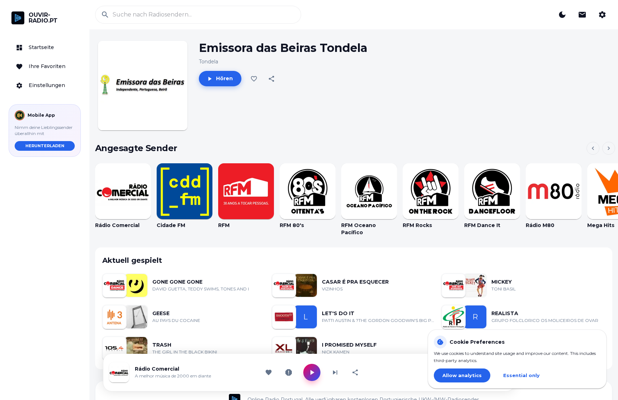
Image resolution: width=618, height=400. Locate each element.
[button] (45, 47)
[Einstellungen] (602, 15)
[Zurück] (593, 148)
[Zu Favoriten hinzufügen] (254, 78)
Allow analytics (462, 375)
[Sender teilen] (355, 372)
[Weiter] (608, 148)
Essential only (521, 375)
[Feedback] (582, 15)
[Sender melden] (289, 372)
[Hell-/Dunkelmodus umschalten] (562, 15)
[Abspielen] (123, 191)
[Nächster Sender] (335, 372)
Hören (224, 78)
